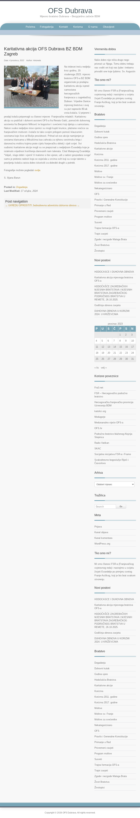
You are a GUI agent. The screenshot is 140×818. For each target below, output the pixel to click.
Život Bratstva (101, 245)
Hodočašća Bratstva (105, 143)
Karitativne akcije (103, 148)
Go (121, 506)
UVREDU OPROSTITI (18, 205)
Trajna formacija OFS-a (106, 228)
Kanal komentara (103, 538)
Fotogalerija (47, 26)
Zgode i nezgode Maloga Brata (110, 239)
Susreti (98, 222)
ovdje (37, 170)
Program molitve (103, 216)
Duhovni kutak (102, 131)
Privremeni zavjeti (103, 211)
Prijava (98, 526)
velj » (104, 367)
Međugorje (99, 416)
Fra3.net (98, 387)
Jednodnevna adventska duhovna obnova (56, 205)
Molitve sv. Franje (103, 177)
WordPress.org (102, 543)
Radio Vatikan (101, 442)
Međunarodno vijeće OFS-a (108, 422)
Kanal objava (101, 532)
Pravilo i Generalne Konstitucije (111, 199)
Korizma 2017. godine (105, 165)
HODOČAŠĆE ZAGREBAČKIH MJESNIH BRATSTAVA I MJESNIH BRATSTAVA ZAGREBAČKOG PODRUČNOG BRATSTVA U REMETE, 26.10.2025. (113, 293)
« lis (96, 367)
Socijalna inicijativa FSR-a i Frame (112, 454)
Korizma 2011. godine (105, 160)
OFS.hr (98, 428)
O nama (93, 26)
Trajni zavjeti (101, 233)
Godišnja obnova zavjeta (107, 305)
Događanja (21, 187)
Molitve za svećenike (105, 182)
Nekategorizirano (103, 188)
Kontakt (63, 26)
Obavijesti (108, 26)
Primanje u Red (102, 205)
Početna (30, 26)
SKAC (97, 448)
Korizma (78, 26)
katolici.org (100, 411)
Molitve (98, 171)
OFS (96, 194)
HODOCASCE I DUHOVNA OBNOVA (114, 271)
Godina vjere (101, 137)
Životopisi (99, 250)
